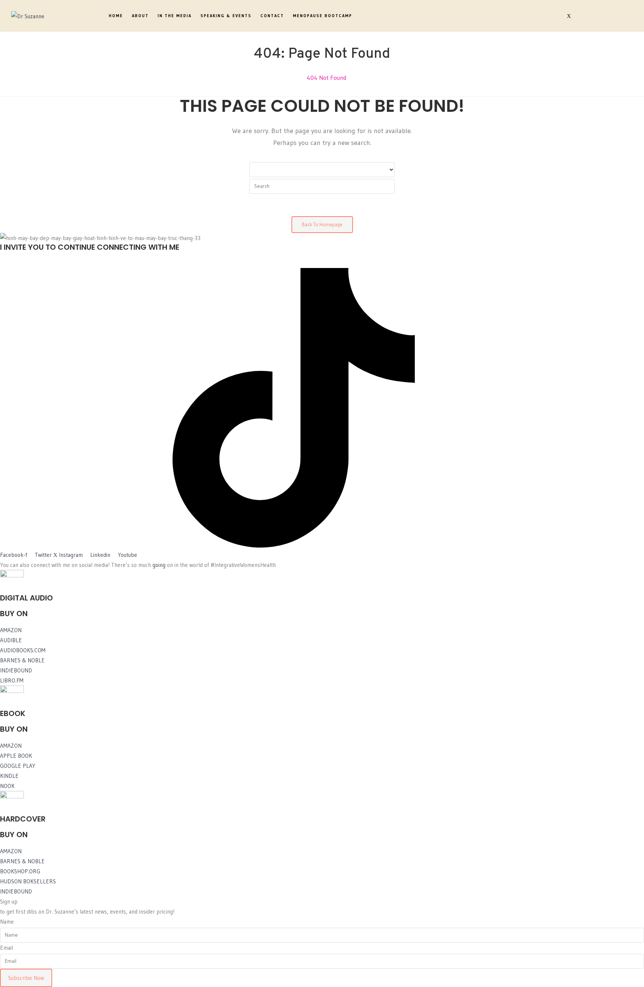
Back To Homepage (322, 224)
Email (6, 947)
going (158, 564)
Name (7, 921)
